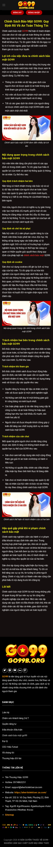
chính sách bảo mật (33, 255)
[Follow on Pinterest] (9, 670)
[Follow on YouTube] (15, 670)
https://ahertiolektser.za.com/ (30, 792)
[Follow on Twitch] (25, 670)
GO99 (25, 31)
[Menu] (4, 4)
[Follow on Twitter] (4, 670)
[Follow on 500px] (20, 670)
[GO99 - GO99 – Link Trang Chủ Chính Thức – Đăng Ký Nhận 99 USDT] (26, 5)
